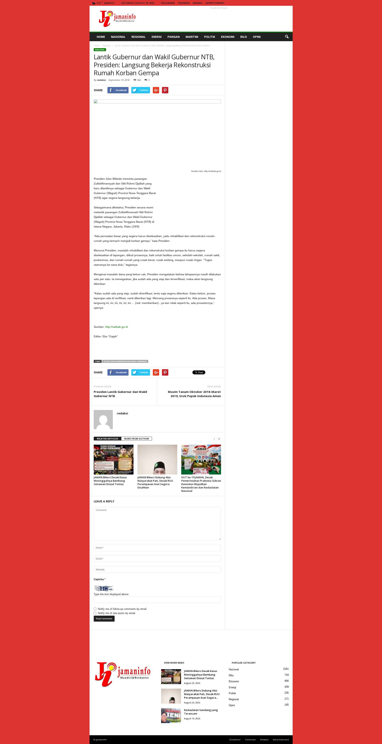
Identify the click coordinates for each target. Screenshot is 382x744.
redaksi (101, 79)
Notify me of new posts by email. (117, 613)
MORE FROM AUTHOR (136, 438)
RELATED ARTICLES (107, 438)
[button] (286, 36)
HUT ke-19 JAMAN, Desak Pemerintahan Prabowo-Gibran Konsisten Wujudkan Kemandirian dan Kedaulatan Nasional (201, 484)
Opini (232, 705)
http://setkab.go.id (116, 326)
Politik (232, 693)
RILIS (243, 37)
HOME (101, 37)
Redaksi (197, 2)
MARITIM (192, 37)
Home (96, 45)
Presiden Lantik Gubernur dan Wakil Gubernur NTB (120, 394)
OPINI (257, 37)
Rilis (231, 675)
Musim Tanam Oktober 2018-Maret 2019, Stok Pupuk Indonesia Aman (194, 394)
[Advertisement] (219, 19)
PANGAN (174, 37)
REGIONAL (139, 37)
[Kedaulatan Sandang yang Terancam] (171, 715)
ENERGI (157, 37)
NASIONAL (118, 37)
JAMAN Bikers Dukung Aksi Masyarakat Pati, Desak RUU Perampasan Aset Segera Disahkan (155, 482)
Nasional (107, 45)
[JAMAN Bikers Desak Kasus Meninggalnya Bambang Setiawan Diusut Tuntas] (114, 460)
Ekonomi (234, 681)
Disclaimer (168, 2)
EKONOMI (227, 37)
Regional (234, 699)
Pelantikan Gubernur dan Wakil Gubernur (125, 361)
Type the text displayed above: (111, 594)
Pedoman (184, 2)
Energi (232, 687)
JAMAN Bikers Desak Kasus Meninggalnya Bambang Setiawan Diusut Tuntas (110, 480)
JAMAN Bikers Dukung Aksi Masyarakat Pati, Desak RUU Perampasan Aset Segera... (202, 694)
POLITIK (209, 37)
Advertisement (215, 2)
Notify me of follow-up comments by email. (122, 608)
